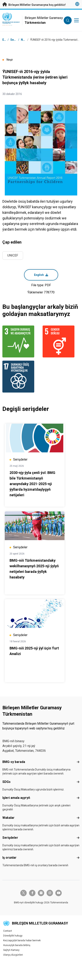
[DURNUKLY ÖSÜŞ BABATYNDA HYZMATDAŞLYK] (20, 377)
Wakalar (8, 818)
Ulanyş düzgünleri (13, 954)
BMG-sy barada (13, 762)
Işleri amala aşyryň (16, 798)
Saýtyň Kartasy (11, 950)
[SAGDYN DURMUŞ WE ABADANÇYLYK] (20, 341)
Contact (7, 930)
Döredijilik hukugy (12, 935)
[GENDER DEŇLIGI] (61, 341)
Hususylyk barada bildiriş (16, 945)
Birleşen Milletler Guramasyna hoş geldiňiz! (37, 4)
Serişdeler (10, 838)
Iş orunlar (9, 857)
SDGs (6, 782)
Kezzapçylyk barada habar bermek (22, 940)
